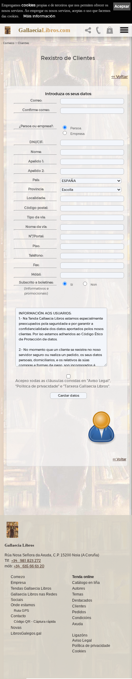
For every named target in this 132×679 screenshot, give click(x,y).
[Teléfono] (99, 32)
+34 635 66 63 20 (29, 566)
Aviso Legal (82, 640)
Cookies (79, 651)
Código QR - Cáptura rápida (35, 621)
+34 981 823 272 (26, 560)
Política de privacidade (91, 645)
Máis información (39, 16)
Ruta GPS (21, 610)
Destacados (82, 600)
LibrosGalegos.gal (26, 633)
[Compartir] (89, 32)
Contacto (18, 616)
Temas (77, 594)
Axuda (77, 624)
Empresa (18, 582)
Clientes (23, 43)
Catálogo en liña (86, 582)
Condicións (81, 618)
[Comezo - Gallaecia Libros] (7, 30)
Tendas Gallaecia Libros (31, 588)
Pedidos (79, 612)
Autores (78, 588)
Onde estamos (23, 605)
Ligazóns (79, 635)
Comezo (8, 43)
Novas (16, 627)
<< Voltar (119, 76)
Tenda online (83, 577)
